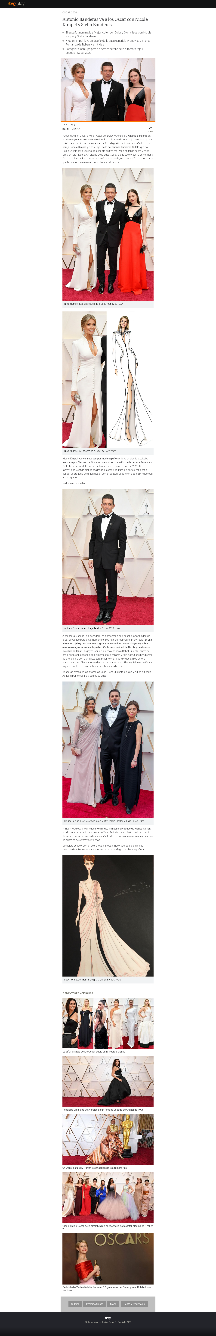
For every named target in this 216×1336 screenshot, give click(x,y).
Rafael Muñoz (71, 129)
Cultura (75, 1304)
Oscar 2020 (84, 52)
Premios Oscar (94, 1304)
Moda (113, 1304)
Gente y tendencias (134, 1304)
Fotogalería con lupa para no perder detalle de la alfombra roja (103, 49)
